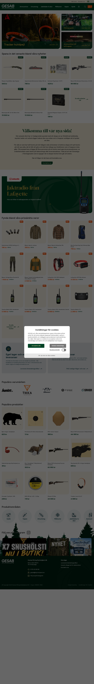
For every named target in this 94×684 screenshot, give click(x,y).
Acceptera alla (36, 345)
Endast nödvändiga (58, 345)
